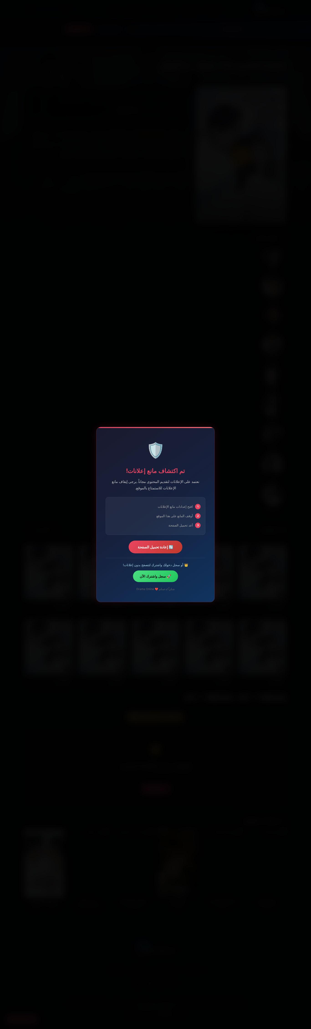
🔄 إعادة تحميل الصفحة (155, 546)
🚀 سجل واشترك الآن (155, 576)
